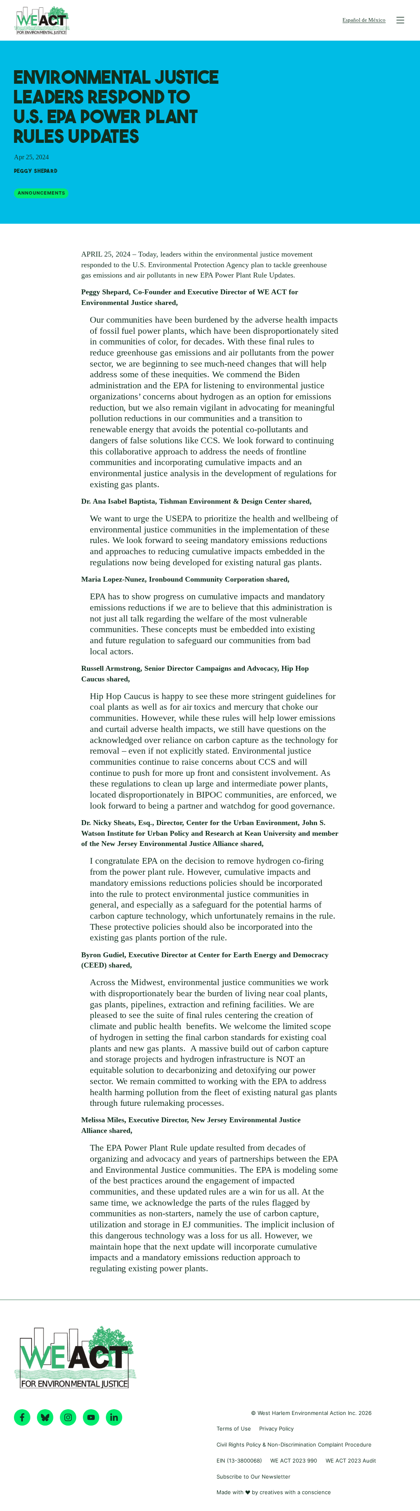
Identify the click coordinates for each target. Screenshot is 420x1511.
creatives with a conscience (295, 1492)
